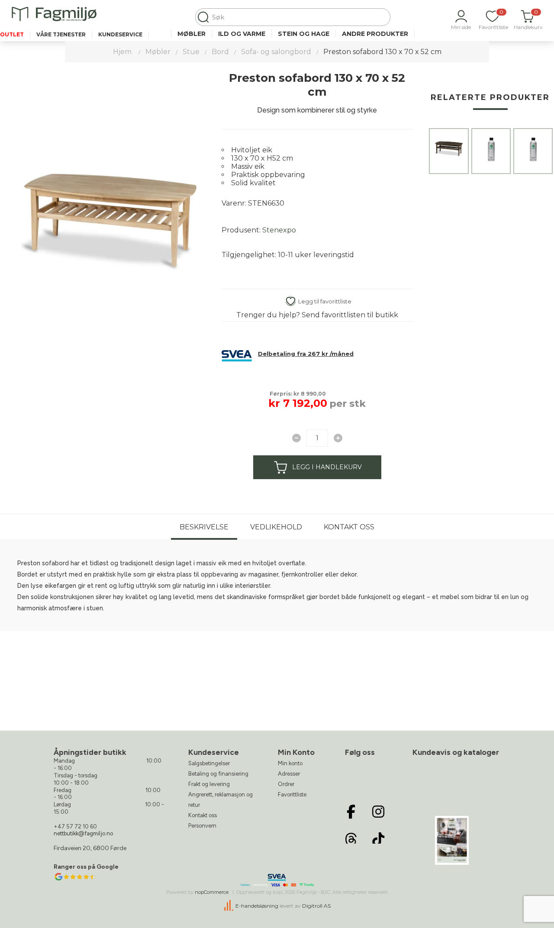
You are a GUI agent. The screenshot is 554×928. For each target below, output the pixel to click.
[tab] (204, 527)
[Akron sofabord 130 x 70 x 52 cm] (448, 147)
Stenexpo (279, 230)
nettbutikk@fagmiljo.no (83, 833)
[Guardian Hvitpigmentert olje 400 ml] (533, 147)
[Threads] (351, 839)
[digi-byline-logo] (229, 905)
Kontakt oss (349, 527)
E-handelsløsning (256, 905)
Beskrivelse (204, 527)
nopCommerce (212, 892)
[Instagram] (378, 811)
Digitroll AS (316, 905)
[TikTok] (378, 839)
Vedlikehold (276, 527)
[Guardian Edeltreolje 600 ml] (491, 147)
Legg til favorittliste (324, 301)
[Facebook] (351, 811)
